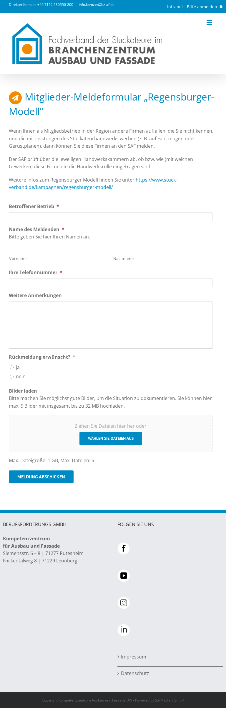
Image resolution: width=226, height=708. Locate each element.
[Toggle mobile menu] (210, 22)
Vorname (18, 258)
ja (18, 367)
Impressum (133, 656)
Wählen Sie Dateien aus (111, 438)
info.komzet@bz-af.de (96, 4)
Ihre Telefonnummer (35, 272)
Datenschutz (135, 673)
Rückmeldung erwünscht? (42, 357)
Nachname (123, 258)
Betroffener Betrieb (34, 206)
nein (21, 376)
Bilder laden (23, 391)
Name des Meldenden (36, 229)
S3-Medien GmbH (169, 700)
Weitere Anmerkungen (35, 295)
